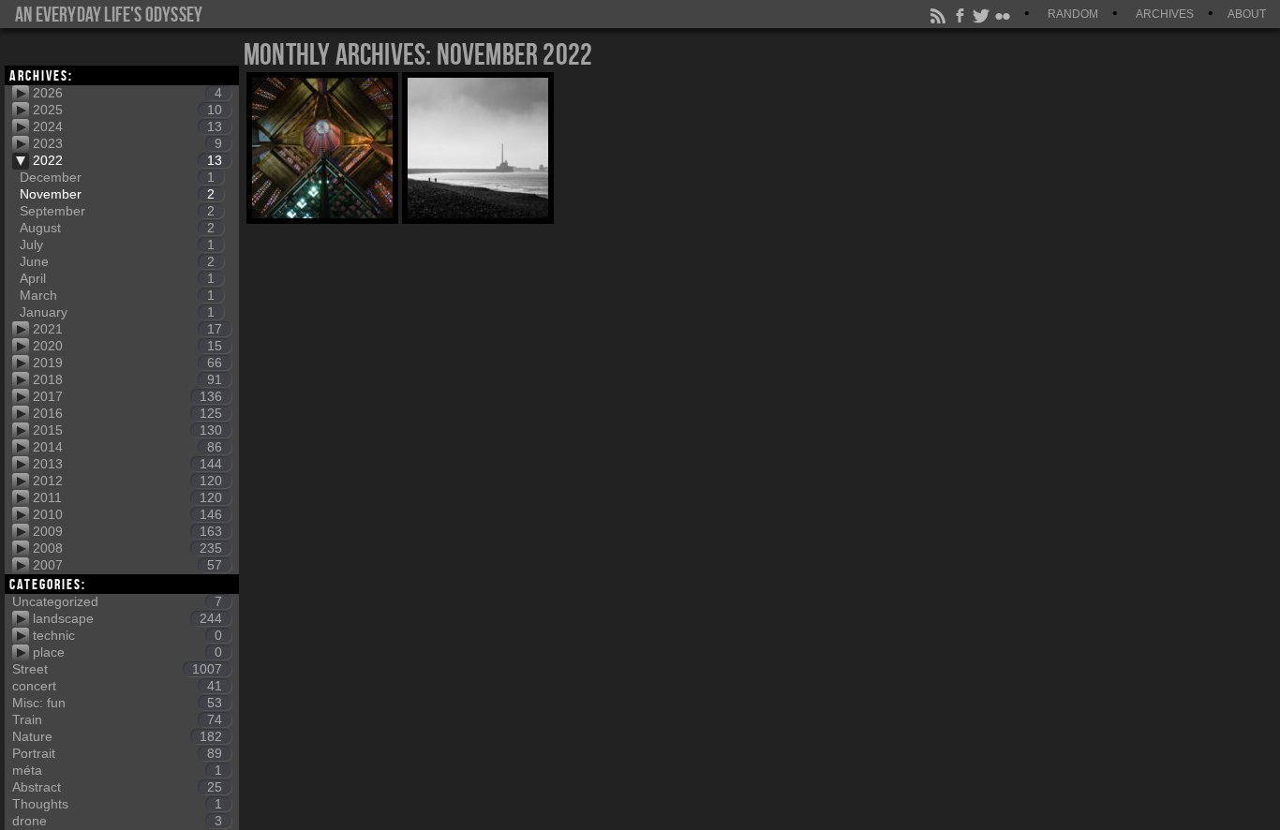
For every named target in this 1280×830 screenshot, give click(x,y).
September (117, 210)
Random (1073, 14)
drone (117, 820)
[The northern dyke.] (478, 148)
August (117, 227)
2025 (127, 109)
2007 (127, 564)
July (117, 244)
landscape (127, 618)
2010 (127, 514)
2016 (127, 413)
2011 (127, 497)
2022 (127, 160)
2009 (127, 531)
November (117, 193)
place (127, 652)
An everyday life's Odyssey (108, 14)
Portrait (117, 753)
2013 (127, 463)
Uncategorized (117, 601)
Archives (1165, 14)
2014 (127, 446)
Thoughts (117, 803)
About (1247, 14)
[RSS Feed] (939, 14)
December (117, 177)
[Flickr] (1003, 14)
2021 (127, 328)
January (117, 311)
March (117, 295)
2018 (127, 379)
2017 (127, 396)
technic (127, 635)
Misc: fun (117, 702)
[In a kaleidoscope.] (322, 148)
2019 (127, 362)
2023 (127, 143)
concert (117, 685)
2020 (127, 345)
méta (117, 770)
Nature (117, 736)
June (117, 261)
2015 (127, 429)
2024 (127, 126)
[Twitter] (982, 14)
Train (117, 719)
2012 (127, 480)
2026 (127, 92)
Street (117, 668)
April (117, 278)
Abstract (117, 786)
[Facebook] (960, 14)
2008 (127, 548)
